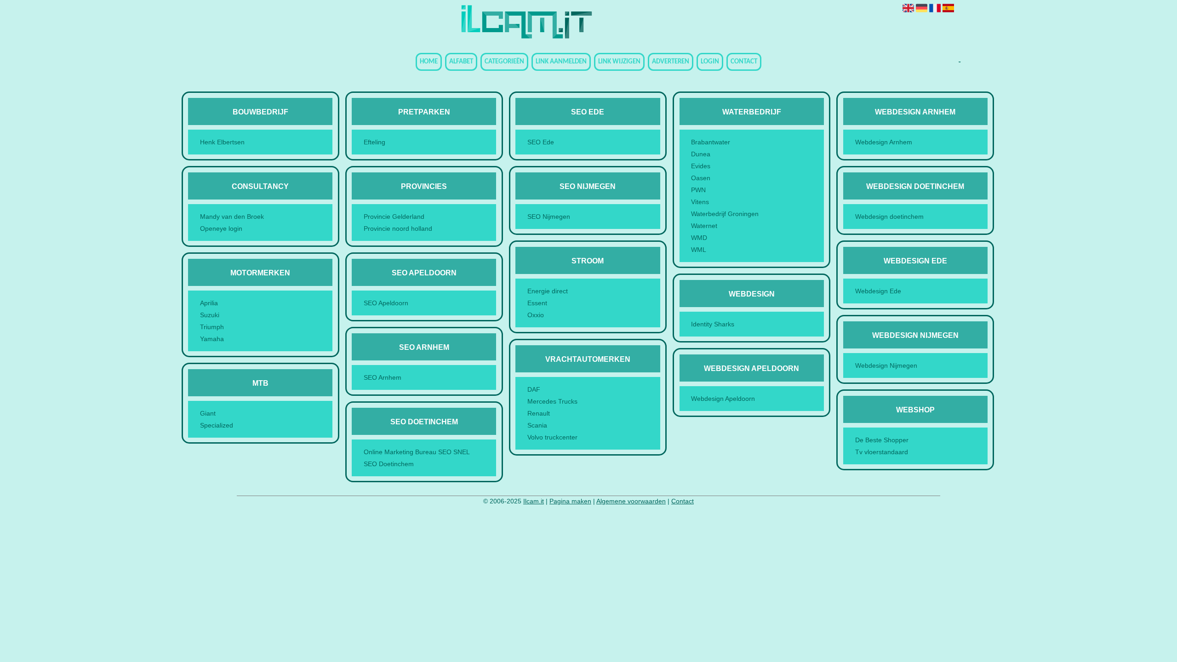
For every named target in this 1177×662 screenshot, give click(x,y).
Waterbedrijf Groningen (725, 213)
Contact (744, 61)
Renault (538, 413)
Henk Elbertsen (222, 142)
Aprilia (209, 303)
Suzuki (209, 315)
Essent (537, 303)
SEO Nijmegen (548, 216)
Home (429, 61)
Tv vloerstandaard (881, 452)
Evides (700, 166)
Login (710, 61)
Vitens (700, 201)
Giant (208, 413)
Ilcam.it (533, 501)
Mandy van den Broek (232, 216)
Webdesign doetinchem (889, 216)
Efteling (374, 142)
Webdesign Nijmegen (886, 365)
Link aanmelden (561, 61)
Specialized (216, 425)
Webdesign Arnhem (883, 142)
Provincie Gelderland (394, 216)
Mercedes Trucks (552, 401)
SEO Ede (540, 142)
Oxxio (535, 315)
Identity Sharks (712, 324)
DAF (533, 389)
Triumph (212, 327)
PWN (698, 190)
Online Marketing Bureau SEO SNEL (417, 452)
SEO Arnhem (382, 377)
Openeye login (221, 228)
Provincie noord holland (398, 228)
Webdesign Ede (878, 291)
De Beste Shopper (881, 440)
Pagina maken (570, 501)
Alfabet (461, 61)
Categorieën (504, 61)
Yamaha (212, 338)
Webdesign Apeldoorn (723, 398)
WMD (699, 237)
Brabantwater (710, 142)
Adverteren (670, 61)
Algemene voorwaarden (631, 501)
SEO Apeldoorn (386, 303)
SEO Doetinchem (389, 464)
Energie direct (547, 291)
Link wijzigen (619, 61)
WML (698, 249)
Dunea (700, 154)
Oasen (700, 178)
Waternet (704, 225)
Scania (537, 425)
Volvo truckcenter (552, 437)
